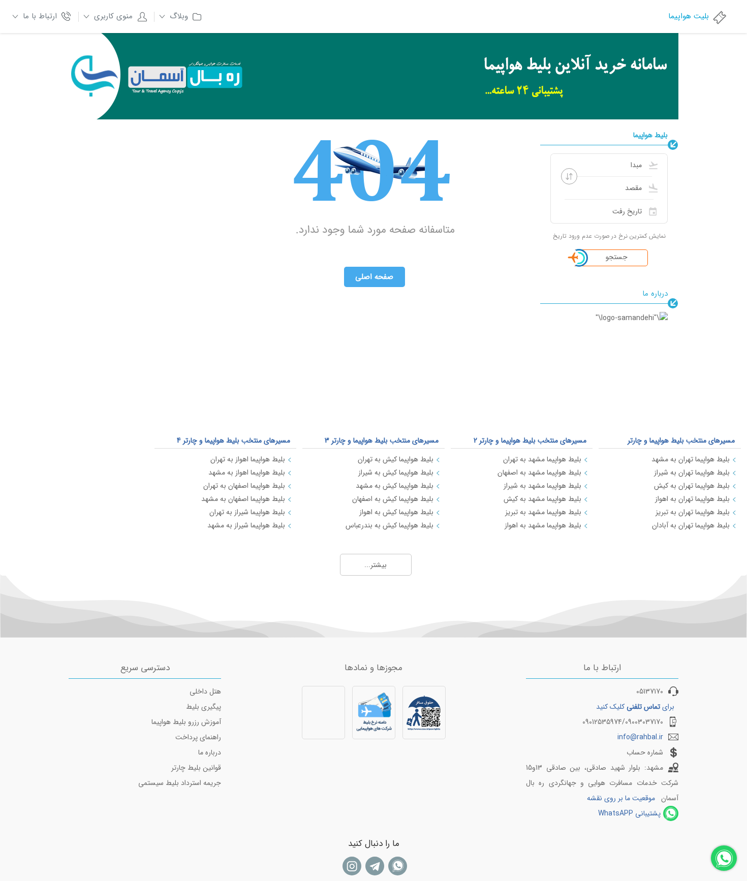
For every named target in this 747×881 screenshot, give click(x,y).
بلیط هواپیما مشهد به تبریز (543, 512)
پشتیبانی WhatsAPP (629, 813)
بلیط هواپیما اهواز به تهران (247, 459)
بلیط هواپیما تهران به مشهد (690, 459)
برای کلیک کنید (635, 706)
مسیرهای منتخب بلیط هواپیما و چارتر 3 (382, 440)
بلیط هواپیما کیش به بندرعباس (389, 525)
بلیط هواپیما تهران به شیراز (692, 472)
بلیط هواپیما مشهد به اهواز (543, 525)
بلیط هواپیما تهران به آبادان (691, 525)
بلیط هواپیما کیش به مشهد (394, 485)
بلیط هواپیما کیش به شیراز (395, 472)
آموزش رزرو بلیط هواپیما (186, 722)
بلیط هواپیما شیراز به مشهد (246, 525)
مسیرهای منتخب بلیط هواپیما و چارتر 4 (233, 440)
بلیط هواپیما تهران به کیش (692, 485)
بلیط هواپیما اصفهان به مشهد (243, 499)
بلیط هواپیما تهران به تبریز (693, 512)
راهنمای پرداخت (198, 737)
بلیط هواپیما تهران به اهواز (692, 499)
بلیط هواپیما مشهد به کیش (542, 499)
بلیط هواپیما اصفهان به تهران (244, 485)
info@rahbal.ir (640, 737)
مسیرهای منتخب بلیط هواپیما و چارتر (681, 440)
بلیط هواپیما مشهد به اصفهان (539, 472)
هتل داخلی (205, 691)
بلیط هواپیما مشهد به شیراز (542, 485)
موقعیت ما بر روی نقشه (621, 798)
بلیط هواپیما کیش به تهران (395, 459)
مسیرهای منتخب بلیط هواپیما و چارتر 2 (530, 440)
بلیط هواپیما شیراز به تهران (247, 512)
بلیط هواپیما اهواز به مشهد (246, 472)
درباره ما (209, 752)
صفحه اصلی (374, 277)
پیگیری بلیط (203, 706)
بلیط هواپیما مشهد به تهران (542, 459)
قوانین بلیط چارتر (196, 767)
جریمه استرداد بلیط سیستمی (179, 783)
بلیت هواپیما (688, 16)
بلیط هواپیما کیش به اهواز (396, 512)
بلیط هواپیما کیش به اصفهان (392, 499)
